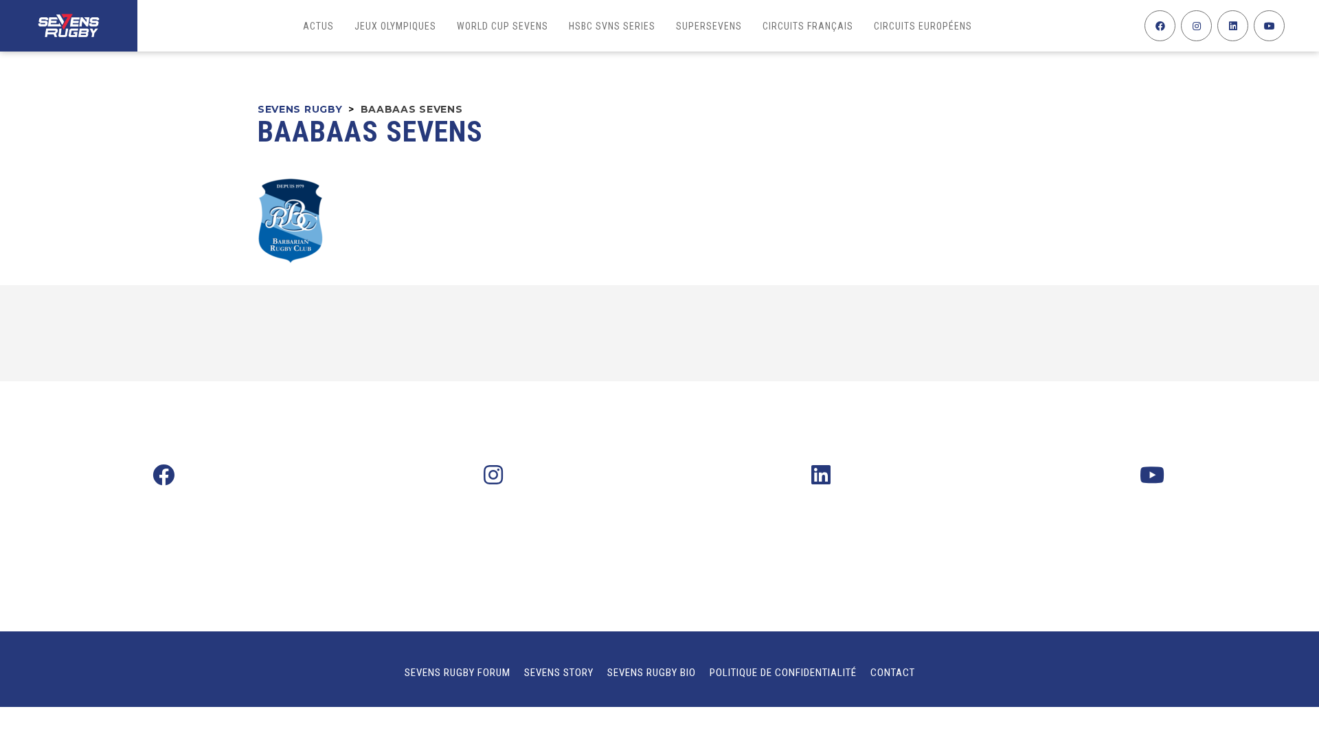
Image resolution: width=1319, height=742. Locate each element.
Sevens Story (559, 672)
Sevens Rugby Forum (457, 672)
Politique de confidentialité (783, 672)
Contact (892, 672)
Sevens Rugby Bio (651, 672)
